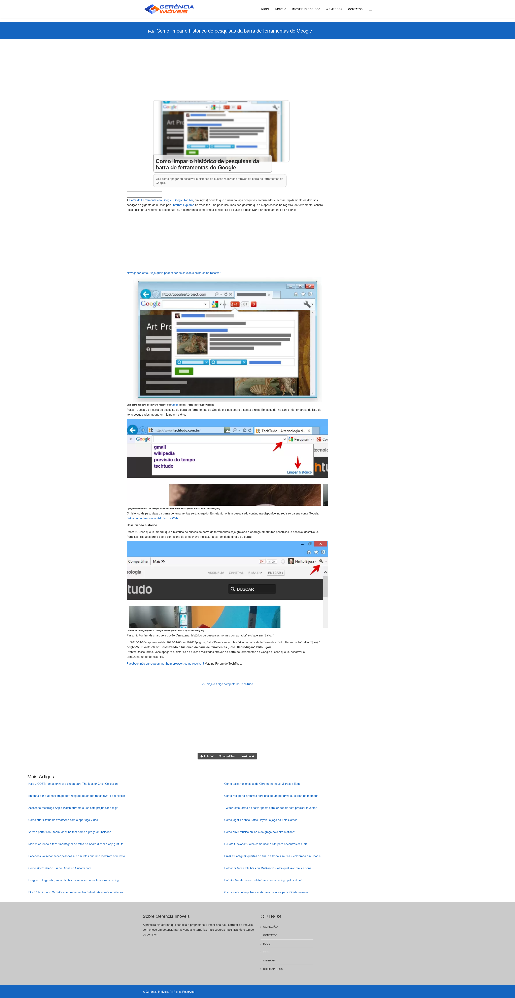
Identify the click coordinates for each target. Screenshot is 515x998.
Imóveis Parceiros (306, 9)
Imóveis (280, 9)
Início (265, 9)
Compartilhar (227, 756)
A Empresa (334, 9)
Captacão (270, 926)
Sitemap (269, 960)
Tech (151, 31)
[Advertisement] (227, 69)
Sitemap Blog (273, 968)
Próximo (246, 756)
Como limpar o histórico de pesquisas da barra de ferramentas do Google (234, 30)
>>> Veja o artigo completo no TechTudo (227, 684)
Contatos (355, 9)
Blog (267, 943)
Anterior (208, 756)
